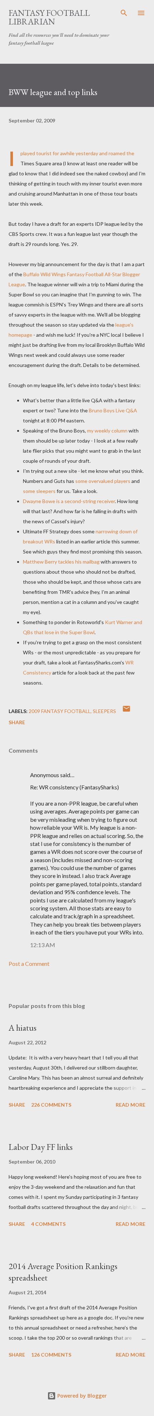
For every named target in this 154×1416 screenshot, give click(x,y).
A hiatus (23, 1027)
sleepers (104, 711)
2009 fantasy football (60, 711)
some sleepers (39, 491)
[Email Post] (126, 711)
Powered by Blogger (81, 1395)
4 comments (48, 1224)
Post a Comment (29, 963)
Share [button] (17, 722)
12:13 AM (42, 944)
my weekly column (107, 430)
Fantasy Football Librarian (49, 17)
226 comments (51, 1105)
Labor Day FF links (41, 1146)
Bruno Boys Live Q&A (113, 410)
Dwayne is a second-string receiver (69, 501)
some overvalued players (102, 481)
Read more (130, 1105)
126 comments (51, 1355)
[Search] (124, 13)
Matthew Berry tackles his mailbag (61, 562)
